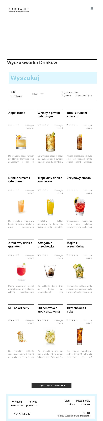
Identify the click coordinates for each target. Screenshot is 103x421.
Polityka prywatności (32, 403)
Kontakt (85, 404)
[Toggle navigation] (92, 8)
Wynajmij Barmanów (17, 403)
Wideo (71, 404)
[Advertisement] (51, 40)
